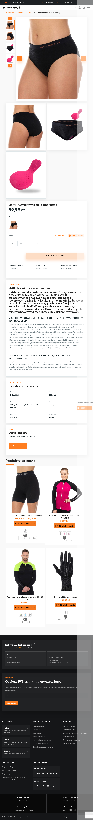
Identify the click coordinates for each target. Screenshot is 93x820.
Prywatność (77, 817)
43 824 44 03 (11, 658)
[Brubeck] (46, 645)
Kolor (11, 217)
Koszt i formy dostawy (40, 743)
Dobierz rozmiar (76, 235)
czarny (51, 405)
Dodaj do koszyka (55, 256)
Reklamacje (36, 730)
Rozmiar (12, 235)
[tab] (10, 25)
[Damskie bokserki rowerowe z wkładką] (25, 489)
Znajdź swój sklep (69, 730)
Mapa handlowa (68, 736)
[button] (88, 7)
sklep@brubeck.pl (13, 663)
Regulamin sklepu (8, 767)
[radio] (13, 225)
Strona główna (10, 13)
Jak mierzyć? (59, 235)
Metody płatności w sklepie (42, 740)
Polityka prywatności (9, 770)
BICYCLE (29, 13)
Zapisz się (11, 703)
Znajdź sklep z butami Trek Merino (75, 733)
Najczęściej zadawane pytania (43, 747)
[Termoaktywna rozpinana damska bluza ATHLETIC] (64, 489)
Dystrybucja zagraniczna (71, 740)
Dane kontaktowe (69, 726)
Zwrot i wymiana (38, 726)
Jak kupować (37, 733)
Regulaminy (6, 774)
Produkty (21, 13)
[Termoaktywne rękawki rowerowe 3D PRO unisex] (25, 571)
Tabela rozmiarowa (39, 736)
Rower (51, 417)
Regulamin (67, 817)
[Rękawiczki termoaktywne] (65, 571)
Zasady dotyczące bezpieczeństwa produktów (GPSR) (14, 778)
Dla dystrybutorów (69, 743)
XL (17, 417)
